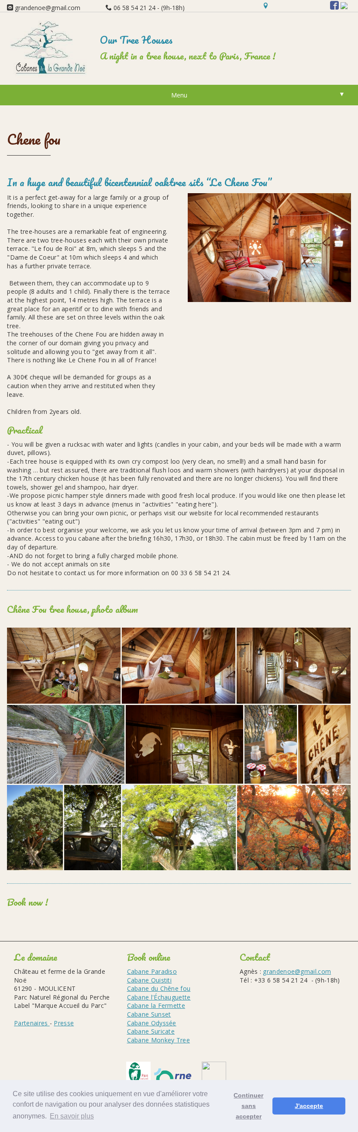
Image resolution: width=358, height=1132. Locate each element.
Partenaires (32, 1023)
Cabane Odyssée (151, 1023)
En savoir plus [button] (72, 1116)
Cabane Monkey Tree (158, 1040)
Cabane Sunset (149, 1014)
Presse (64, 1023)
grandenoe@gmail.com (297, 971)
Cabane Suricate (151, 1031)
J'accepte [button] (309, 1105)
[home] (50, 76)
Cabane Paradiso (152, 971)
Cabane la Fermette (156, 1005)
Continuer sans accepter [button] (248, 1106)
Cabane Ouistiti (149, 980)
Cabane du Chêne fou (159, 988)
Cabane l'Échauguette (159, 997)
